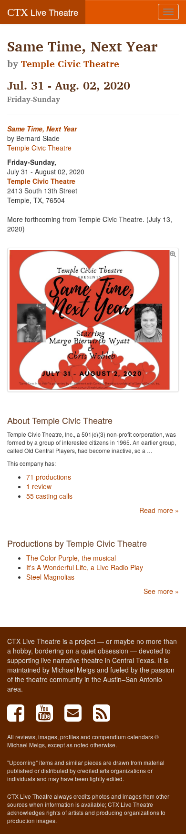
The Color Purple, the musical (71, 558)
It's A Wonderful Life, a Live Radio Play (84, 567)
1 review (39, 486)
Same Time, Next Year (42, 128)
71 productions (48, 477)
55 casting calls (49, 496)
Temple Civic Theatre (70, 63)
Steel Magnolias (50, 577)
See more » (161, 591)
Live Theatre (42, 12)
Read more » (159, 510)
